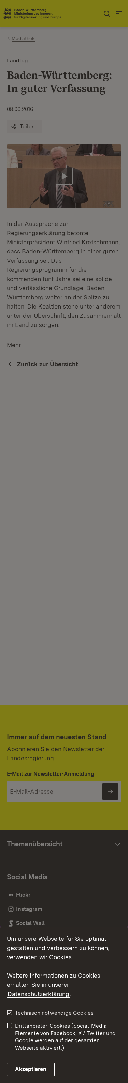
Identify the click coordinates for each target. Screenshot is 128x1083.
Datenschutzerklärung (38, 993)
